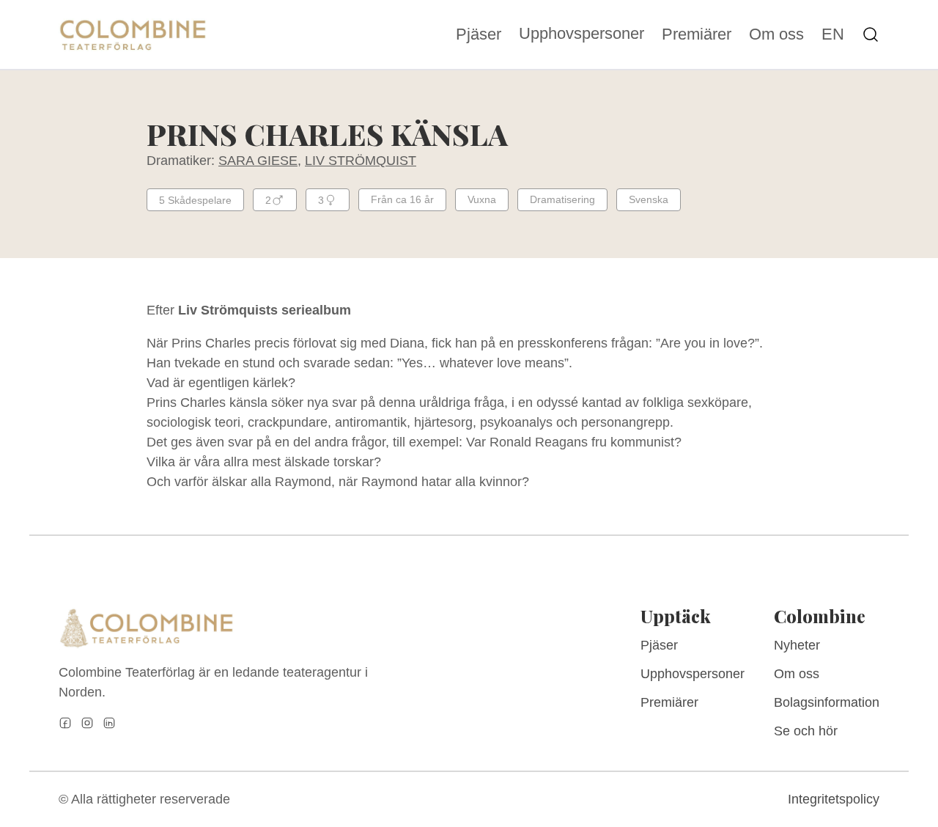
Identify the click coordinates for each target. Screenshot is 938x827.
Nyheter (797, 645)
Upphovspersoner (581, 33)
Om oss (776, 34)
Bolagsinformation (826, 702)
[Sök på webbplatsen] (870, 34)
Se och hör (806, 731)
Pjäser (478, 34)
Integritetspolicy (833, 799)
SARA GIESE (258, 160)
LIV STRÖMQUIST (360, 160)
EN (832, 34)
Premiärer (696, 34)
